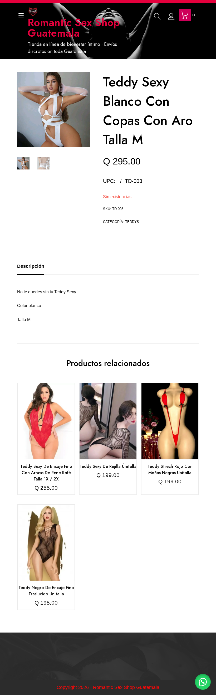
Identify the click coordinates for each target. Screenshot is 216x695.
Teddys (132, 222)
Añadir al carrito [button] (46, 409)
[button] (203, 682)
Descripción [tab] (30, 266)
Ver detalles (46, 425)
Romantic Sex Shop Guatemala (74, 27)
